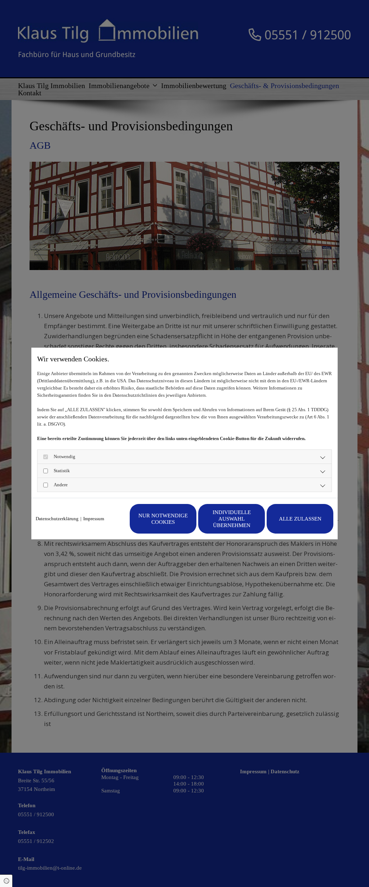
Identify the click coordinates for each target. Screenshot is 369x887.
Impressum (93, 518)
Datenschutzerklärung (57, 518)
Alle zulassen (300, 519)
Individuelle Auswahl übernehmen (232, 518)
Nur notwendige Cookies (163, 519)
